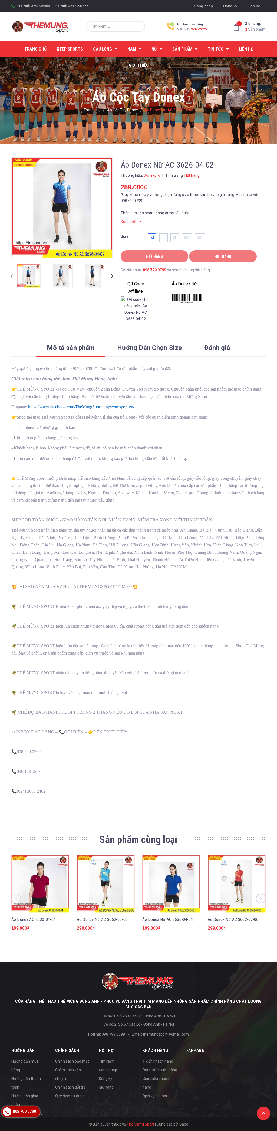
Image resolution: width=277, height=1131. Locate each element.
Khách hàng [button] (155, 1050)
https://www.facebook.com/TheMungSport (64, 407)
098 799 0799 (154, 270)
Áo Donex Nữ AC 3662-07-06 (233, 919)
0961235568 (40, 6)
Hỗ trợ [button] (106, 1050)
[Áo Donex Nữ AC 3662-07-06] (237, 884)
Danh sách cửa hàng (160, 1070)
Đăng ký (230, 6)
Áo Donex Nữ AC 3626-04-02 (187, 283)
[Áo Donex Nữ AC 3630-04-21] (171, 884)
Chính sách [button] (67, 1050)
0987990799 (199, 29)
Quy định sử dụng (70, 1096)
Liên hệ (254, 6)
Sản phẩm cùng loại (138, 839)
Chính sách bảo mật (72, 1061)
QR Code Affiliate (135, 287)
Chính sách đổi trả (70, 1087)
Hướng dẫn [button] (23, 1050)
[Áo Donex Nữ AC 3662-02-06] (106, 884)
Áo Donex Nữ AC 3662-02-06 (102, 919)
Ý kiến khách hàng (158, 1061)
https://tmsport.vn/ (119, 407)
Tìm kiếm (106, 1061)
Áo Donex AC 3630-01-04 (33, 919)
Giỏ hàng (106, 1087)
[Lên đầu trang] (263, 1113)
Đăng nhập (203, 6)
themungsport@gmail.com (166, 1034)
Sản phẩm (255, 26)
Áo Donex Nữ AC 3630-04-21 (167, 919)
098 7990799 (78, 6)
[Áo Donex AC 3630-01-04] (40, 884)
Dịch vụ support (156, 1096)
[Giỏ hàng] (238, 27)
